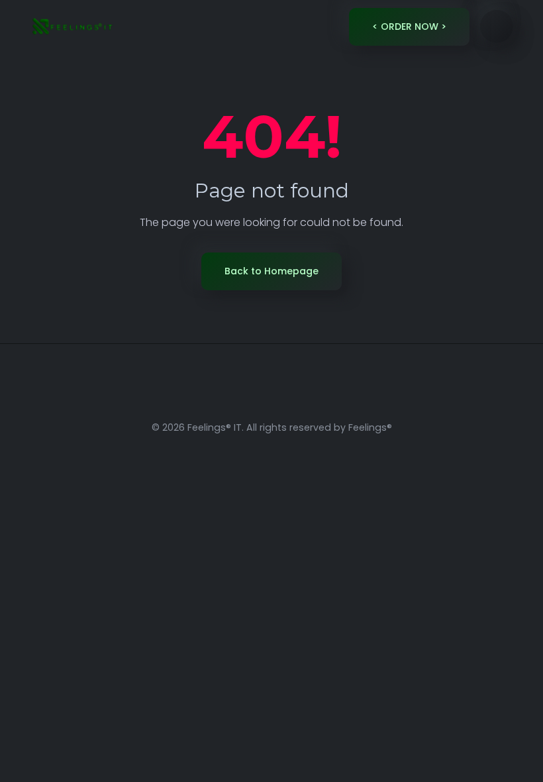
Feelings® (370, 427)
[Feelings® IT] (71, 26)
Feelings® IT (214, 427)
